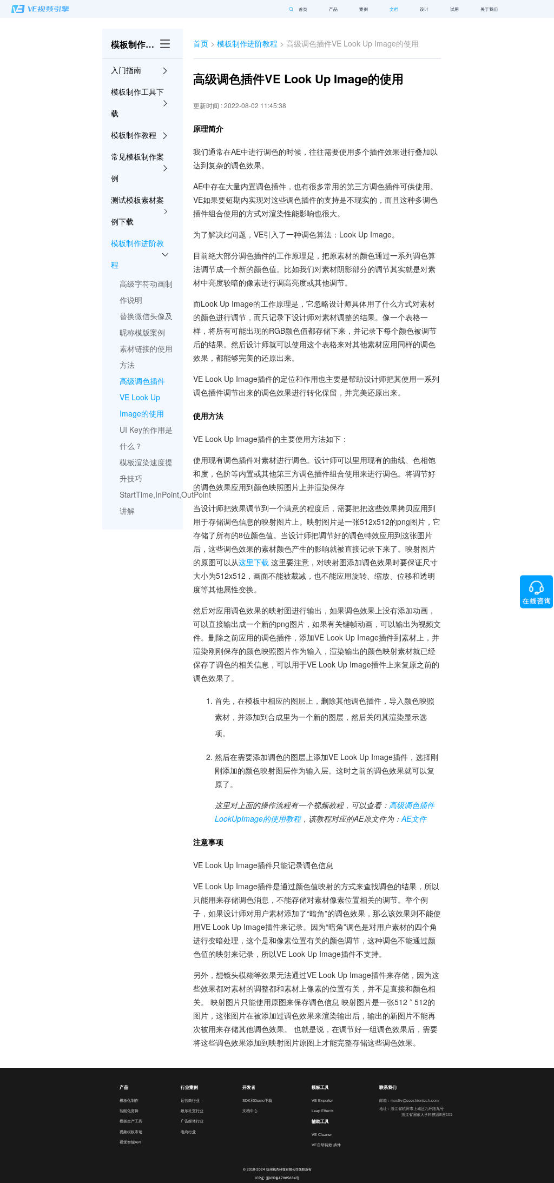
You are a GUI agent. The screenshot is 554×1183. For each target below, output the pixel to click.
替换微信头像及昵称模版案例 (146, 324)
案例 (363, 9)
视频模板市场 (131, 1131)
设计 (424, 9)
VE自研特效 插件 (326, 1144)
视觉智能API (130, 1142)
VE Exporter (322, 1100)
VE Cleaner (322, 1134)
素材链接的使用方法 (146, 356)
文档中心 (250, 1110)
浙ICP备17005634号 (282, 1178)
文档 (394, 9)
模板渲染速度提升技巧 (146, 470)
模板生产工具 (131, 1121)
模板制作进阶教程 (247, 43)
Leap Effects (323, 1110)
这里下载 (254, 562)
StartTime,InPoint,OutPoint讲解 (147, 502)
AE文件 (413, 818)
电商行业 (188, 1131)
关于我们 (489, 9)
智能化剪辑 (129, 1110)
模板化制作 (129, 1100)
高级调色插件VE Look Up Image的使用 (142, 397)
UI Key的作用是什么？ (146, 437)
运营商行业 (190, 1100)
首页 (303, 9)
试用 (454, 9)
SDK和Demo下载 (257, 1100)
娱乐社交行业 (192, 1110)
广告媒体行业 (192, 1121)
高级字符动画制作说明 (146, 291)
